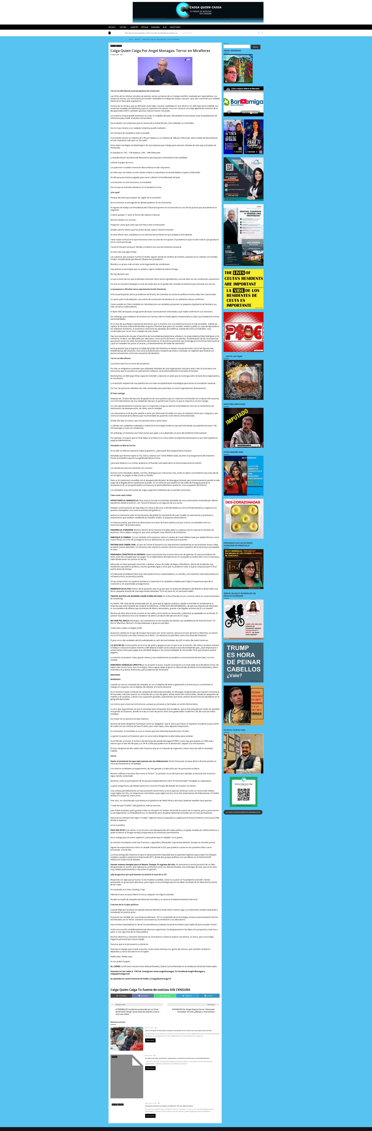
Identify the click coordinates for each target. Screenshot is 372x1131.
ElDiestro (134, 27)
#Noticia (113, 46)
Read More (150, 1040)
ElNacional (155, 27)
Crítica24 (144, 27)
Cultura (123, 27)
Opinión (119, 46)
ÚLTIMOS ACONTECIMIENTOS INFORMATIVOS (243, 812)
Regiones (120, 1029)
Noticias (111, 27)
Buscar (226, 44)
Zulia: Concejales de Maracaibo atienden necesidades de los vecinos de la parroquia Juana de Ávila (178, 1030)
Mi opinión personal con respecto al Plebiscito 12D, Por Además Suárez (169, 1106)
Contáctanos (175, 27)
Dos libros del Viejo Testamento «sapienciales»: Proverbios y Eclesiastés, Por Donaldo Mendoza (177, 1058)
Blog (165, 27)
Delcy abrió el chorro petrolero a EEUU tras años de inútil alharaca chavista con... (151, 33)
